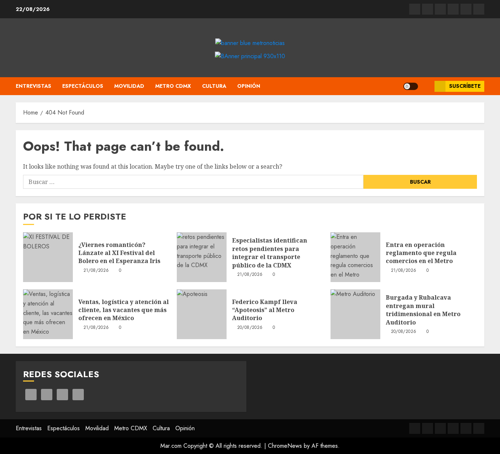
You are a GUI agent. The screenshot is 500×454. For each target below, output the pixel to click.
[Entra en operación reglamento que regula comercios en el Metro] (355, 257)
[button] (426, 86)
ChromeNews (285, 446)
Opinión (248, 86)
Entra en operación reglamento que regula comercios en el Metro (421, 253)
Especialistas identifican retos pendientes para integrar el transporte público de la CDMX (269, 252)
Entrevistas (33, 86)
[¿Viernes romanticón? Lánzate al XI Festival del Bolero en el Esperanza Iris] (48, 257)
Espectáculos (82, 86)
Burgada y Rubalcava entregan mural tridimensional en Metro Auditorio (423, 309)
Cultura (214, 86)
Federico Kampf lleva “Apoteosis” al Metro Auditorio (264, 310)
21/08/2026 (96, 271)
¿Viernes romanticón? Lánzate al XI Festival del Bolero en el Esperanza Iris (119, 253)
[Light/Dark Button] (410, 86)
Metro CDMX (173, 86)
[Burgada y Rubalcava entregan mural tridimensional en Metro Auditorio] (355, 314)
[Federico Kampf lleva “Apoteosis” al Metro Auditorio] (202, 314)
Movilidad (129, 86)
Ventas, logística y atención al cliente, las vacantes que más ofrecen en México (123, 310)
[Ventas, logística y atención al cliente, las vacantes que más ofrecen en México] (48, 314)
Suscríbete (465, 86)
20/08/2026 (250, 328)
